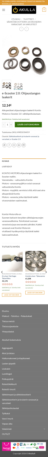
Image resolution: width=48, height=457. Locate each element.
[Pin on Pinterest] (19, 145)
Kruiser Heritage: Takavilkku (9, 277)
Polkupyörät (7, 379)
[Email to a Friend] (14, 145)
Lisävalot (6, 368)
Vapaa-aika (7, 423)
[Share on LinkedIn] (23, 145)
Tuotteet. (28, 19)
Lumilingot (7, 373)
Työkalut (6, 413)
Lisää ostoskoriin (28, 124)
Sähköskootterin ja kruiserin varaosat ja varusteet (24, 23)
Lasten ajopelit (8, 363)
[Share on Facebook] (9, 145)
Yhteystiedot (8, 331)
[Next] (41, 55)
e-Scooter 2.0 (15, 139)
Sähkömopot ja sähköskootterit (16, 394)
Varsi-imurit (7, 418)
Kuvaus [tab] (5, 161)
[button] (3, 10)
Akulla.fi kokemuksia (11, 340)
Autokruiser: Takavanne (35, 276)
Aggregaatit (7, 348)
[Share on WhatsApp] (4, 145)
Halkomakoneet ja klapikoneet (16, 358)
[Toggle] (44, 428)
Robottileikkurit (9, 384)
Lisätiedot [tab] (7, 167)
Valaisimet (7, 429)
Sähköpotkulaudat (10, 408)
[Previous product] (27, 29)
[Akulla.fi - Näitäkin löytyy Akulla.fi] (24, 9)
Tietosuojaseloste (10, 326)
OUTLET (6, 434)
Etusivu (16, 19)
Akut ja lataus (8, 353)
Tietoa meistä (8, 321)
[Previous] (6, 55)
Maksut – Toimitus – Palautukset (17, 316)
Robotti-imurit (8, 389)
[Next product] (21, 29)
